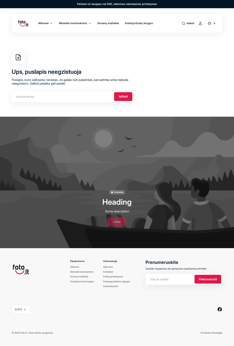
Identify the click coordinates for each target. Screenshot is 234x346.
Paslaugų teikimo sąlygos (116, 281)
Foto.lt (23, 333)
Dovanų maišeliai (79, 276)
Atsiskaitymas (110, 286)
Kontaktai (108, 271)
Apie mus (108, 267)
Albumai (74, 267)
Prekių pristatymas (113, 276)
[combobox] (72, 96)
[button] (188, 23)
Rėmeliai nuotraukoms (82, 271)
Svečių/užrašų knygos (82, 281)
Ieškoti (123, 96)
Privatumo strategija (211, 333)
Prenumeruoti (208, 279)
